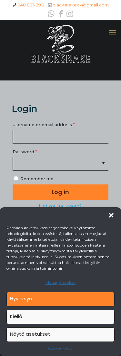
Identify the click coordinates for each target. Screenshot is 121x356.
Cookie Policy (60, 348)
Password (25, 151)
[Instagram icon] (70, 13)
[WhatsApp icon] (51, 13)
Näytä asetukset (30, 334)
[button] (111, 215)
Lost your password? (60, 205)
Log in (60, 192)
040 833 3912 (31, 4)
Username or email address (44, 124)
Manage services (60, 282)
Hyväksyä (21, 298)
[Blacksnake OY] (60, 44)
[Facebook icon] (61, 13)
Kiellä (16, 316)
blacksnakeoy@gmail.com (81, 4)
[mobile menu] (112, 32)
